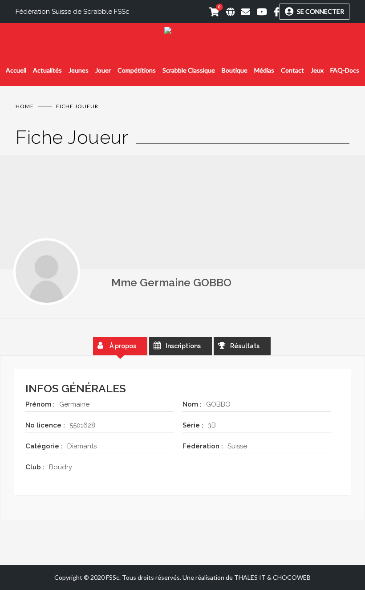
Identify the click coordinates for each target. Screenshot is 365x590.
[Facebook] (273, 11)
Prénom (38, 404)
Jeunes (79, 70)
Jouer (103, 70)
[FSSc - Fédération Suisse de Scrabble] (182, 34)
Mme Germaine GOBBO (171, 282)
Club (33, 467)
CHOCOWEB (292, 577)
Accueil (16, 70)
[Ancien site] (227, 11)
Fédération (200, 446)
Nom (190, 404)
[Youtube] (258, 11)
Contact (292, 70)
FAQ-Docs (344, 70)
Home (25, 106)
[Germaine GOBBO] (46, 271)
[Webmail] (242, 11)
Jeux (317, 70)
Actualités (47, 70)
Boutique (234, 70)
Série (191, 425)
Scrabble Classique (188, 70)
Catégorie (42, 446)
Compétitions (137, 70)
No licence (43, 425)
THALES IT (250, 577)
